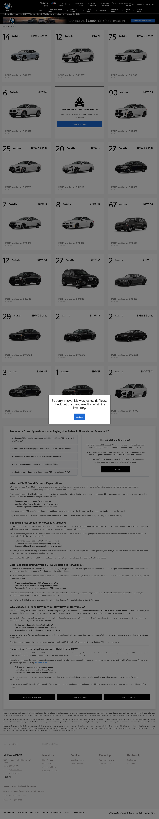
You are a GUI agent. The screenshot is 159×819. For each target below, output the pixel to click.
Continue (79, 417)
